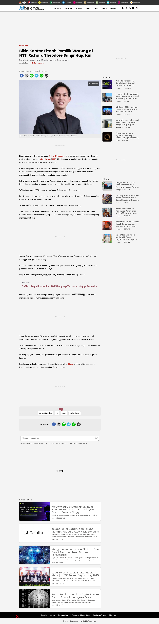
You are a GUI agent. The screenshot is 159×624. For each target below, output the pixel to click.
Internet (57, 8)
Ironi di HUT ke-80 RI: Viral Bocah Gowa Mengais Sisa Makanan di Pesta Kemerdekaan (127, 224)
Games (79, 8)
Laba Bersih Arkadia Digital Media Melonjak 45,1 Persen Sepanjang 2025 (75, 574)
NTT (54, 159)
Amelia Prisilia (24, 63)
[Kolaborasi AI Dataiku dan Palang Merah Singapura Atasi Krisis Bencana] (34, 541)
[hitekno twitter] (130, 8)
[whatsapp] (41, 76)
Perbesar (95, 84)
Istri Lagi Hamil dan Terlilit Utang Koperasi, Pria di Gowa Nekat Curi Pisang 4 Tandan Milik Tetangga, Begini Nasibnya (127, 197)
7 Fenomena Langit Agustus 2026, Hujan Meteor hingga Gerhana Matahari (127, 135)
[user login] (123, 9)
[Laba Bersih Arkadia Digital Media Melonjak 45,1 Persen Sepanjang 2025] (34, 585)
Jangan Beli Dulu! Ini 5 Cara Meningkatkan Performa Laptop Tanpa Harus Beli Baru (127, 184)
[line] (31, 76)
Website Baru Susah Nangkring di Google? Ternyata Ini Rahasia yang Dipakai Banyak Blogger (73, 509)
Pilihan (105, 179)
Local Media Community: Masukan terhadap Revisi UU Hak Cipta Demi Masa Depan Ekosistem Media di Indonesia (127, 96)
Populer (106, 77)
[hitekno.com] (31, 9)
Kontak (53, 615)
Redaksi (44, 615)
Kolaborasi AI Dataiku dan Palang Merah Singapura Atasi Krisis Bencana (75, 530)
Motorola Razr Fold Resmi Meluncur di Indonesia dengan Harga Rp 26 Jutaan (127, 122)
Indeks (113, 8)
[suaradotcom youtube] (133, 8)
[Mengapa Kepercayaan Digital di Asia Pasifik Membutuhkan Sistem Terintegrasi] (34, 563)
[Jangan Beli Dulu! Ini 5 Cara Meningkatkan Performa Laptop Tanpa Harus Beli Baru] (107, 189)
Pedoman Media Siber (81, 615)
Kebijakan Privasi (99, 615)
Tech (104, 8)
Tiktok (71, 364)
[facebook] (21, 76)
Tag (60, 409)
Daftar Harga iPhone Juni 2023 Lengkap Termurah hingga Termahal (59, 286)
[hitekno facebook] (126, 8)
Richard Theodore (57, 156)
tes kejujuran (44, 159)
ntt (57, 413)
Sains (87, 8)
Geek (96, 8)
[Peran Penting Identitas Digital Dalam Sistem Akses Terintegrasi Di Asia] (34, 606)
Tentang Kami (63, 615)
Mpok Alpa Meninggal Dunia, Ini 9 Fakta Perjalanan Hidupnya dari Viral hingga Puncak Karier (127, 237)
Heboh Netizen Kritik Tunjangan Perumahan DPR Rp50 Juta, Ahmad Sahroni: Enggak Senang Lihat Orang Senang (127, 211)
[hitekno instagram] (137, 8)
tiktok (64, 413)
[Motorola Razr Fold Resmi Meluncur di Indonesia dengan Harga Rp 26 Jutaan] (107, 127)
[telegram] (36, 76)
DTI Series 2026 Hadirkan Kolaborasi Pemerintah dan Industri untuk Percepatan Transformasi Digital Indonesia (127, 109)
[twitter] (26, 76)
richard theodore (45, 413)
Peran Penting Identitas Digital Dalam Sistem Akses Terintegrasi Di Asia (75, 596)
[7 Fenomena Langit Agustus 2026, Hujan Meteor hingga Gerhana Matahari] (107, 140)
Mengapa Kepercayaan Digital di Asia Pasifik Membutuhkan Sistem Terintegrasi (75, 552)
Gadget (68, 8)
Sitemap (112, 615)
